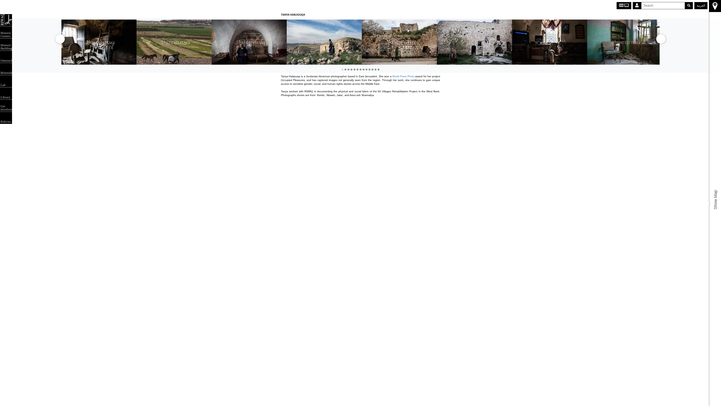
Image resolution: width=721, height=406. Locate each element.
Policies (6, 121)
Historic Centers (6, 34)
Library (6, 97)
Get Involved (6, 108)
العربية (701, 5)
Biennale (6, 73)
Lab (3, 85)
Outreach (6, 60)
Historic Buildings (6, 46)
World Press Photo (403, 76)
